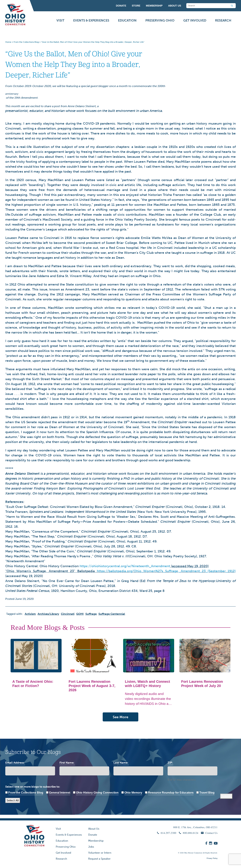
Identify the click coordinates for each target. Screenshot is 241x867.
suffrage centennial (111, 614)
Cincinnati (67, 614)
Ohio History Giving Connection (97, 792)
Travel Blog (207, 792)
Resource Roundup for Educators (171, 792)
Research (223, 20)
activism (30, 614)
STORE (136, 5)
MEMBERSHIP (154, 5)
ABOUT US (174, 5)
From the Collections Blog (26, 42)
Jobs (91, 846)
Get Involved (194, 20)
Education (127, 20)
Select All (13, 800)
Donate (92, 834)
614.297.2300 (168, 833)
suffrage (91, 614)
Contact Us (211, 833)
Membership (96, 840)
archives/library (48, 614)
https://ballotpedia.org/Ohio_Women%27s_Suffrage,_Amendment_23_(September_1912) (166, 571)
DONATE (121, 5)
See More (120, 717)
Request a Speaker (99, 858)
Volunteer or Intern (99, 852)
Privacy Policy (212, 858)
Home (8, 42)
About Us (93, 828)
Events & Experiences (91, 20)
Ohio (186, 852)
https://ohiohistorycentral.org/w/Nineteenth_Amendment (125, 566)
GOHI (80, 614)
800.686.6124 (190, 833)
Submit (226, 796)
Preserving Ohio (159, 20)
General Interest (59, 792)
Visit (60, 20)
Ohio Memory (133, 792)
